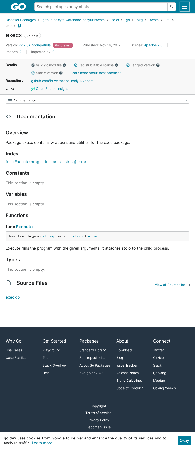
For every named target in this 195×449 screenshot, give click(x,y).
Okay (184, 440)
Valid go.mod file (49, 65)
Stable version (47, 73)
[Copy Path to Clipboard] (19, 26)
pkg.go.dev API (91, 373)
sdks (115, 20)
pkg (140, 20)
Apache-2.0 (153, 45)
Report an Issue (98, 427)
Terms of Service (98, 413)
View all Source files (170, 285)
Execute (24, 226)
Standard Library (92, 350)
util (168, 20)
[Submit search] (171, 6)
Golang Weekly (164, 388)
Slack (157, 365)
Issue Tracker (126, 365)
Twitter (158, 350)
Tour (46, 358)
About (122, 340)
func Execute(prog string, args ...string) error (46, 161)
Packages (89, 340)
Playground (51, 350)
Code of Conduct (129, 388)
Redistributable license (96, 65)
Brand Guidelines (129, 380)
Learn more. (42, 442)
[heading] (20, 6)
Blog (119, 358)
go (128, 20)
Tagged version (143, 65)
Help (46, 373)
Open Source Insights (52, 89)
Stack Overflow (55, 365)
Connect (162, 340)
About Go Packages (94, 365)
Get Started (54, 340)
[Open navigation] (184, 6)
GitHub (158, 358)
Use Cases (14, 350)
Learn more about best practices (95, 73)
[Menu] (97, 100)
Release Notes (127, 373)
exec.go (13, 297)
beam (154, 20)
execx (10, 26)
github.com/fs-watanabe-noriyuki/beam (74, 20)
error (93, 236)
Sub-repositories (92, 358)
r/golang (159, 373)
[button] (33, 65)
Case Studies (16, 358)
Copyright (98, 406)
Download (124, 350)
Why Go (14, 340)
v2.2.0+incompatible (29, 45)
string (48, 236)
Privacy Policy (98, 420)
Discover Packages (21, 20)
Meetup (159, 380)
